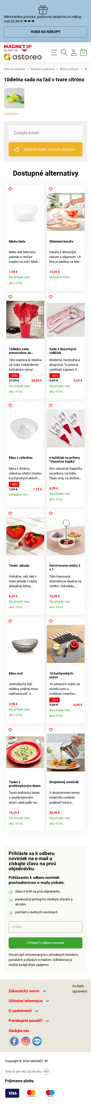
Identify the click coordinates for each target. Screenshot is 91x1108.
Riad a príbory (69, 69)
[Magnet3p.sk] (23, 52)
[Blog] (36, 1040)
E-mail (16, 926)
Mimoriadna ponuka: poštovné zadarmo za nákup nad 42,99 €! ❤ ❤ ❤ (43, 19)
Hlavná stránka (14, 69)
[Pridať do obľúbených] (10, 189)
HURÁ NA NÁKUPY (45, 32)
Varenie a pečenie (42, 69)
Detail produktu (39, 285)
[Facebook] (14, 1040)
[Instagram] (25, 1040)
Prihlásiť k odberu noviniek (45, 943)
